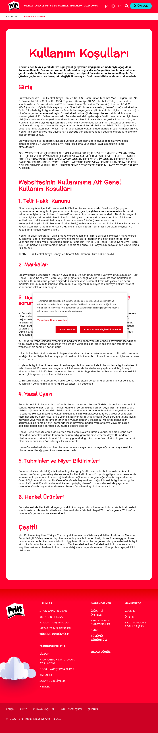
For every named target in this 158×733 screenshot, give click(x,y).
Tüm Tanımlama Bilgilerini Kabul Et (101, 329)
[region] (80, 316)
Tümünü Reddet (66, 329)
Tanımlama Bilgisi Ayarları (52, 320)
